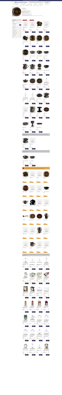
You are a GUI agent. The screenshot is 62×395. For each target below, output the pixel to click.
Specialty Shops (27, 5)
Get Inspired (31, 5)
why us (21, 5)
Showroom (34, 5)
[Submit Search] (29, 2)
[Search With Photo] (45, 2)
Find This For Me (24, 182)
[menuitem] (15, 4)
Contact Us (38, 5)
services (23, 5)
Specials (41, 5)
